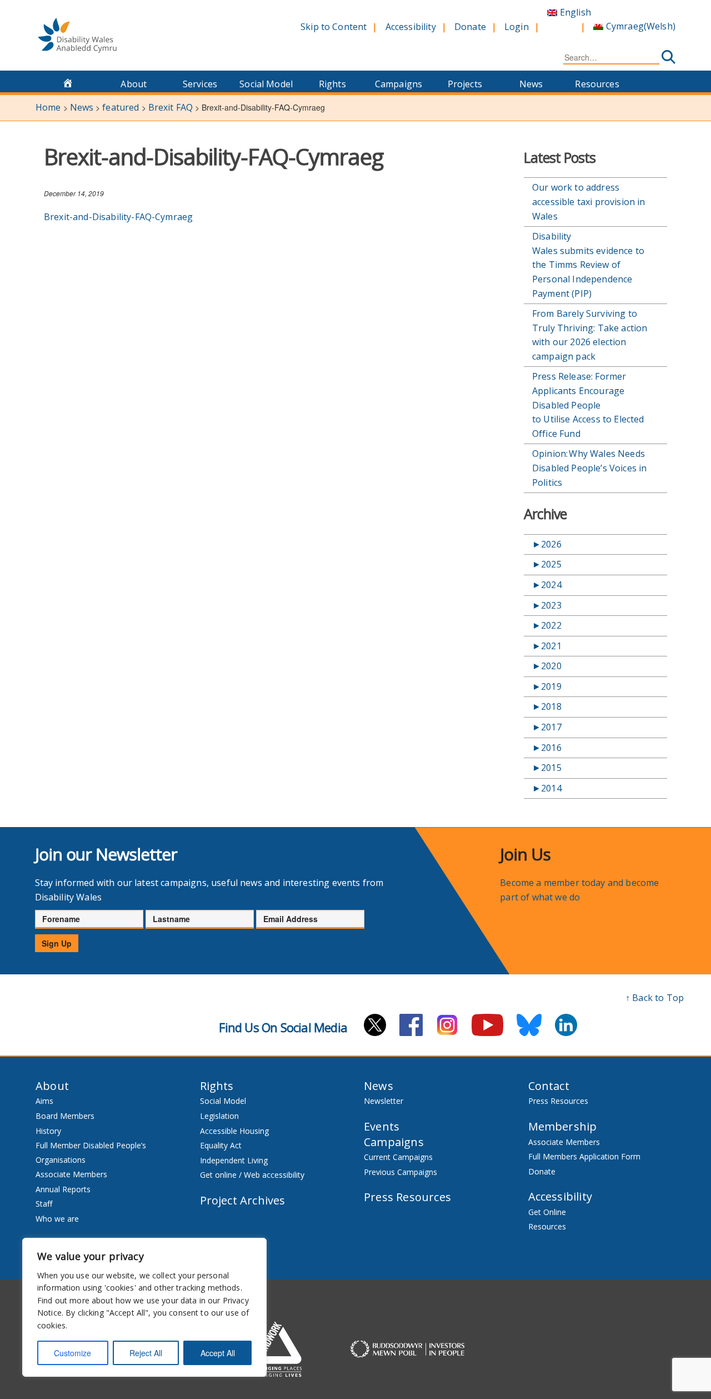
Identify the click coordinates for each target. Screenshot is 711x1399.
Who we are (57, 1218)
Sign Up (57, 943)
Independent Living (234, 1160)
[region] (144, 1307)
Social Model (266, 84)
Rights (332, 84)
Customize (72, 1352)
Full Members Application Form (584, 1156)
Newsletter (383, 1101)
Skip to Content (334, 27)
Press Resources (407, 1196)
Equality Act (221, 1145)
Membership (562, 1126)
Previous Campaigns (400, 1172)
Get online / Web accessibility (252, 1174)
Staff (44, 1203)
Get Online (547, 1212)
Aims (44, 1101)
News (531, 84)
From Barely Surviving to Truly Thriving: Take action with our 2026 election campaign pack (589, 334)
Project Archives (243, 1200)
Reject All (145, 1352)
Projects (465, 84)
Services (200, 84)
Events (381, 1126)
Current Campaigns (398, 1157)
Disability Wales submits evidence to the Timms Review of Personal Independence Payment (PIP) (588, 264)
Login (516, 27)
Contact (548, 1085)
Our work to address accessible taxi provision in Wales (588, 201)
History (48, 1131)
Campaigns (398, 84)
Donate (470, 27)
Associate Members (71, 1174)
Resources (597, 84)
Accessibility (410, 27)
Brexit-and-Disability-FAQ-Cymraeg (118, 217)
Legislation (219, 1116)
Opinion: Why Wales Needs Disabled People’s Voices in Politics (589, 467)
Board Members (65, 1116)
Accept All (218, 1352)
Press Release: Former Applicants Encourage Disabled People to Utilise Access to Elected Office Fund (588, 404)
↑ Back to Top (654, 998)
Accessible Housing (234, 1131)
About (134, 84)
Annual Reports (63, 1189)
